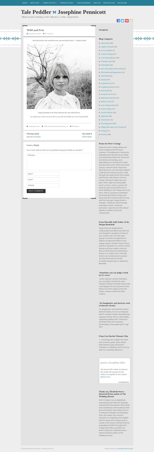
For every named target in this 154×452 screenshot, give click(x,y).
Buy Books (122, 3)
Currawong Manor (108, 58)
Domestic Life (106, 61)
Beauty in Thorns (33, 135)
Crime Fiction (49, 3)
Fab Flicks (105, 76)
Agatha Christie (107, 47)
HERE (86, 117)
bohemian (51, 126)
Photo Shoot (87, 135)
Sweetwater (105, 120)
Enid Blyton (105, 65)
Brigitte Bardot (60, 126)
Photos (97, 3)
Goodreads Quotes (123, 382)
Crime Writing (107, 54)
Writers (104, 134)
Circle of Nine (106, 50)
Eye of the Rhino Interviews (112, 69)
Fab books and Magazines (111, 72)
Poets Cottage (106, 109)
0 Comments (49, 33)
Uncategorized (107, 123)
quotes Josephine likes (112, 362)
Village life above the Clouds (112, 127)
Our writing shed (108, 105)
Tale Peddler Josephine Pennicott (63, 12)
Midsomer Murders (108, 98)
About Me (34, 3)
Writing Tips (109, 3)
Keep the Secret (107, 94)
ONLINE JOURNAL (84, 3)
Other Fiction (66, 3)
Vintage (104, 131)
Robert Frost (105, 377)
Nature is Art (106, 101)
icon (67, 126)
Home (24, 3)
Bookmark (75, 126)
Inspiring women (34, 126)
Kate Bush (105, 90)
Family (103, 80)
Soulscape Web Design (125, 448)
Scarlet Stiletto (107, 112)
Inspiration (105, 83)
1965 (45, 126)
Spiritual (104, 116)
